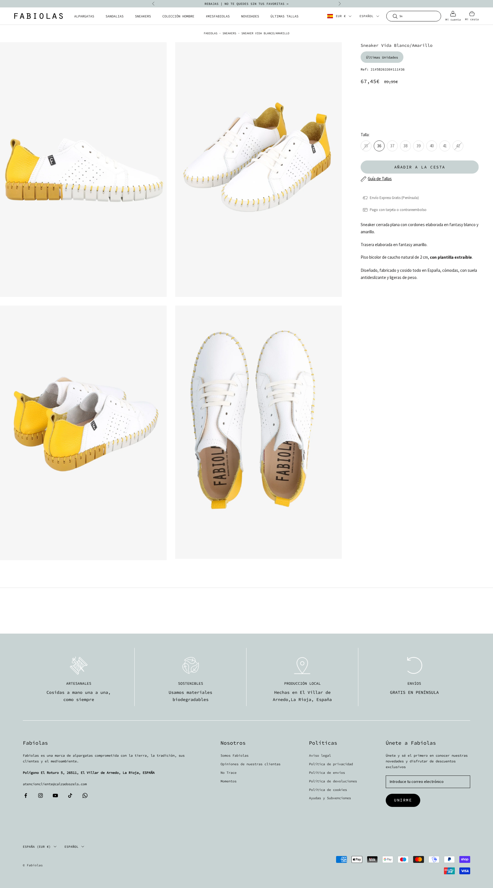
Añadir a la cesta (419, 167)
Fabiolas (210, 33)
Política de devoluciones (333, 781)
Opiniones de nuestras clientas (250, 764)
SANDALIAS (115, 16)
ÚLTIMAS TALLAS (284, 16)
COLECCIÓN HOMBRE (178, 16)
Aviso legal (320, 755)
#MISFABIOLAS (218, 16)
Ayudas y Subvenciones (330, 798)
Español (366, 16)
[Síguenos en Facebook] (26, 795)
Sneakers (229, 33)
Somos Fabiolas (234, 755)
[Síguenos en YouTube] (55, 795)
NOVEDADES (250, 16)
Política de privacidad (331, 764)
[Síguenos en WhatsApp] (85, 795)
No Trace (229, 772)
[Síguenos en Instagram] (40, 795)
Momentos (229, 781)
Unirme (403, 800)
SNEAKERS (143, 16)
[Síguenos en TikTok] (70, 795)
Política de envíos (327, 772)
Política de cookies (328, 789)
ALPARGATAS (84, 16)
